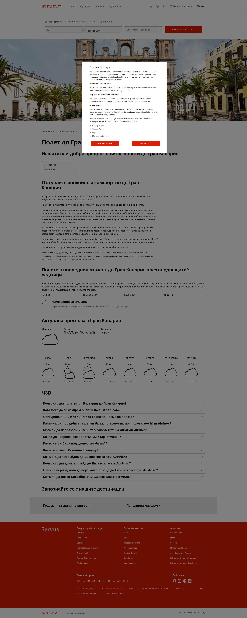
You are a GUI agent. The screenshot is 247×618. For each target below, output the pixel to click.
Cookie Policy (97, 129)
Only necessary (105, 143)
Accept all (146, 143)
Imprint (95, 132)
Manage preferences (100, 136)
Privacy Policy (98, 125)
